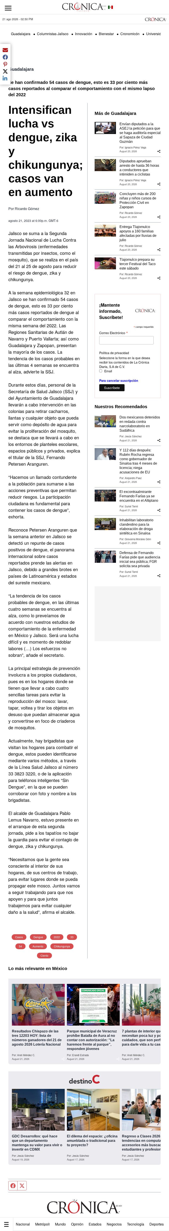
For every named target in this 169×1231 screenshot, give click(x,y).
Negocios (114, 1224)
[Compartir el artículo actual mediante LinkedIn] (5, 78)
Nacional (23, 1224)
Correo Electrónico (113, 332)
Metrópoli (42, 1224)
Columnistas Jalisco (52, 33)
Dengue (38, 937)
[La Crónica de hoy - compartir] (159, 151)
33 (71, 937)
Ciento (44, 955)
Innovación (83, 33)
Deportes (156, 1224)
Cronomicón (130, 33)
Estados (95, 1224)
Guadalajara (20, 33)
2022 (57, 937)
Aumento (38, 946)
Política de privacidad (114, 353)
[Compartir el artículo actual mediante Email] (5, 50)
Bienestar (106, 33)
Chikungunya (62, 946)
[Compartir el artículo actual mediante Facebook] (5, 57)
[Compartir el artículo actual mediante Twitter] (5, 71)
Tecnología (135, 1224)
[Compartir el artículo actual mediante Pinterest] (5, 64)
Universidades (157, 33)
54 (20, 946)
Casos (19, 937)
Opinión (77, 1224)
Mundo (60, 1224)
